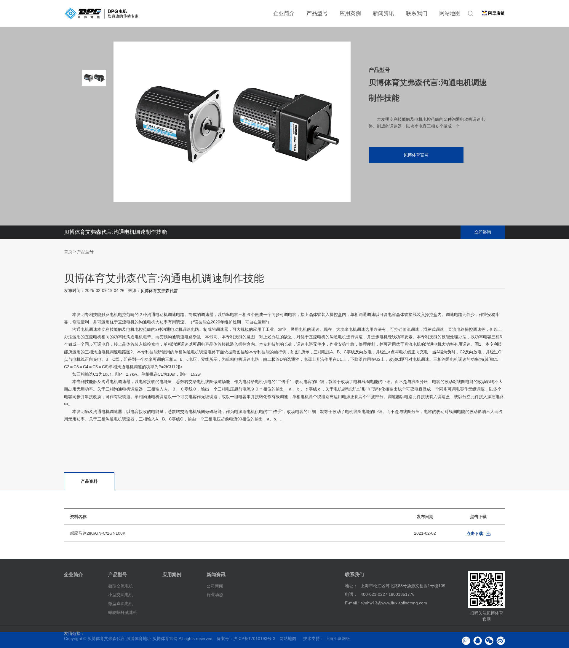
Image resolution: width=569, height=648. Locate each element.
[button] (94, 169)
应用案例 (350, 13)
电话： (351, 594)
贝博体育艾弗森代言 (159, 291)
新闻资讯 (383, 13)
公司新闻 (215, 585)
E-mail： (353, 603)
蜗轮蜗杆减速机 (122, 612)
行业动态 (215, 594)
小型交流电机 (120, 594)
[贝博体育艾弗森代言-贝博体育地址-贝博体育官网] (101, 13)
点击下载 (474, 533)
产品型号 (317, 13)
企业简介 (284, 13)
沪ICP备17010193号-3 (254, 638)
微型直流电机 (120, 603)
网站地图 (450, 13)
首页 (68, 251)
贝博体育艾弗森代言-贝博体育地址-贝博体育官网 (132, 638)
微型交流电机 (120, 585)
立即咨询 (482, 232)
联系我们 (416, 13)
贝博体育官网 (416, 155)
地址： (351, 585)
